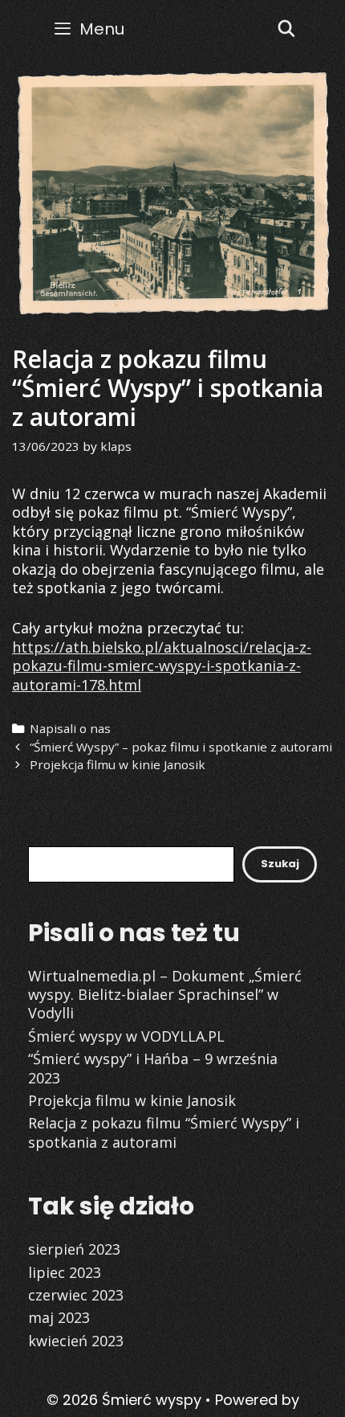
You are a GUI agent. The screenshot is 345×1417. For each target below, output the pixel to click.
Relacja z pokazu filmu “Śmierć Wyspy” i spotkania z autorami (163, 1132)
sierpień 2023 (74, 1249)
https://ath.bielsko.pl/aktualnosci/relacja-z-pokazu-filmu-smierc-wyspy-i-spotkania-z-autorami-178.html (161, 665)
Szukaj (280, 863)
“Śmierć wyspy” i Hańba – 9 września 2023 (153, 1068)
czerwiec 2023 (76, 1294)
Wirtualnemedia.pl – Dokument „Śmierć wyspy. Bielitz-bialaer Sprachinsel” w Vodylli (165, 994)
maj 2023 (59, 1317)
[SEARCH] (286, 29)
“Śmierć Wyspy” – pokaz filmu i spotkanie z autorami (181, 747)
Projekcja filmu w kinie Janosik (117, 764)
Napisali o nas (70, 728)
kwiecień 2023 (76, 1340)
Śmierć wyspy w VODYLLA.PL (126, 1036)
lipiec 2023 (64, 1272)
